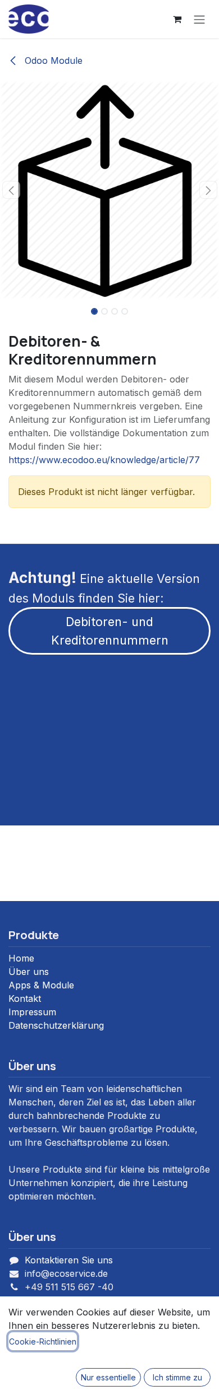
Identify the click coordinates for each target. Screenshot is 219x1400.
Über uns (28, 971)
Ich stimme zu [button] (177, 1377)
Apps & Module (41, 985)
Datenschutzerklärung (56, 1025)
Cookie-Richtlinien (42, 1341)
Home (21, 958)
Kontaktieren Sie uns (69, 1260)
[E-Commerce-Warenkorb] (177, 19)
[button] (11, 190)
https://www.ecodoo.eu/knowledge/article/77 (104, 459)
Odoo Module (52, 60)
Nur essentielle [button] (108, 1377)
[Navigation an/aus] (199, 19)
